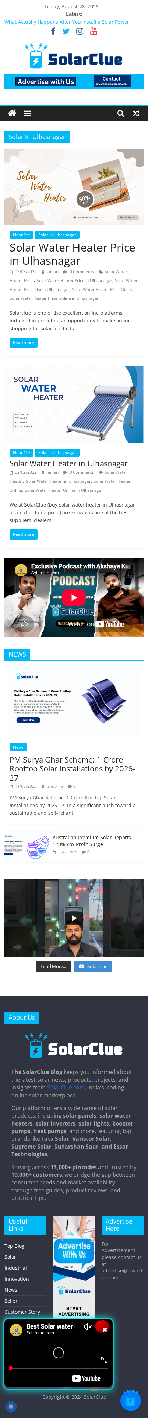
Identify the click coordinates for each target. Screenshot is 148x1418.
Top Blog (14, 1246)
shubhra (55, 786)
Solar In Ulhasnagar (57, 235)
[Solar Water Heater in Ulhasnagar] (74, 370)
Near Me (21, 235)
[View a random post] (136, 113)
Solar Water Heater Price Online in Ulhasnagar (54, 298)
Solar (10, 1257)
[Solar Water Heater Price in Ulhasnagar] (74, 153)
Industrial (15, 1268)
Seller (11, 1301)
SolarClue (95, 1397)
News (18, 747)
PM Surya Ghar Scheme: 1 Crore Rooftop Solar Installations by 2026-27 (72, 768)
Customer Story (22, 1312)
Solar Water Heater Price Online (102, 289)
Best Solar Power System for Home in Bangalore (59, 22)
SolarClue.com (66, 1087)
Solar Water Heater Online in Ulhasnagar (64, 490)
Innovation (16, 1279)
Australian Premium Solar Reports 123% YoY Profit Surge (92, 840)
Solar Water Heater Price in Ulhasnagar (72, 254)
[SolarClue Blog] (74, 1035)
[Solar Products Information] (12, 113)
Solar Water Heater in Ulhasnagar (69, 463)
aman (53, 272)
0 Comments (81, 272)
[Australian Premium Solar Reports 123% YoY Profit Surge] (26, 834)
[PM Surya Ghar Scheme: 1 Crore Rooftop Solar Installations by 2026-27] (74, 670)
